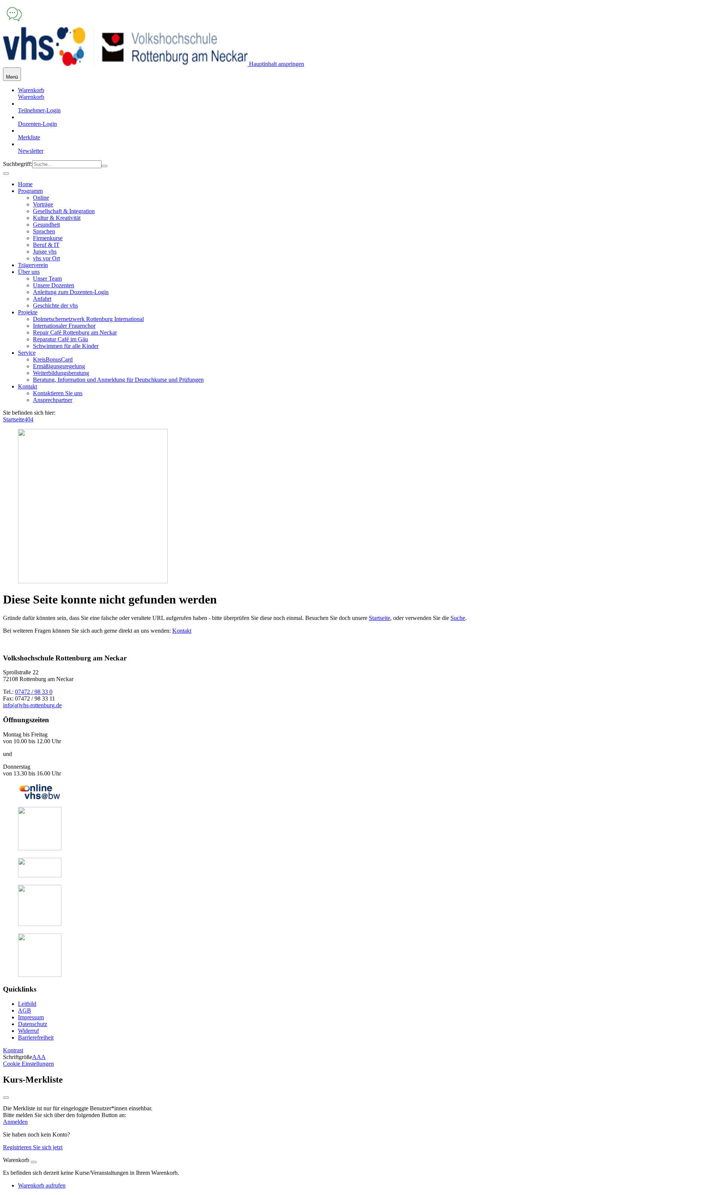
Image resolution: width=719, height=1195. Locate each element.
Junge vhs (45, 251)
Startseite (13, 419)
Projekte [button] (27, 312)
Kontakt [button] (27, 386)
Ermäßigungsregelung (59, 366)
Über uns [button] (29, 272)
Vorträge (43, 204)
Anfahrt (42, 299)
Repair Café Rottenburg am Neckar (75, 332)
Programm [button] (30, 191)
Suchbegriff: (17, 164)
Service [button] (27, 353)
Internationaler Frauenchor (64, 326)
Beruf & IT (46, 245)
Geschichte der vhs (55, 305)
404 (28, 419)
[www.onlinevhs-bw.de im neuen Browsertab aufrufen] (39, 797)
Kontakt (181, 630)
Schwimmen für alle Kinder (65, 346)
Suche (457, 618)
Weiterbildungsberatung (61, 373)
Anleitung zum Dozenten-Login (71, 292)
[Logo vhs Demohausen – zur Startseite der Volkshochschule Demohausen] (125, 64)
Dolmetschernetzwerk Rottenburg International (88, 319)
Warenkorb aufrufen (42, 1185)
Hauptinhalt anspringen (276, 64)
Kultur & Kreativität (57, 218)
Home (25, 184)
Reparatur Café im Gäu (60, 339)
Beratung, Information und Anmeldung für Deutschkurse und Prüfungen (118, 379)
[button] (31, 97)
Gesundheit (46, 224)
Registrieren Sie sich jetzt (33, 1147)
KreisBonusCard (53, 359)
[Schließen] (6, 173)
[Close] (34, 1162)
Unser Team (47, 278)
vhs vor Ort (46, 258)
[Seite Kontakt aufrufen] (14, 23)
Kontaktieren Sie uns (57, 393)
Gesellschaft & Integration (64, 211)
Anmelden (15, 1122)
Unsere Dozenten (53, 285)
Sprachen (44, 231)
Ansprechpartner (52, 400)
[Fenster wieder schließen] (6, 1097)
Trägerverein (33, 265)
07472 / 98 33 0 (33, 692)
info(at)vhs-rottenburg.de (32, 705)
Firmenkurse (48, 238)
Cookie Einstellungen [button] (28, 1064)
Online (41, 197)
